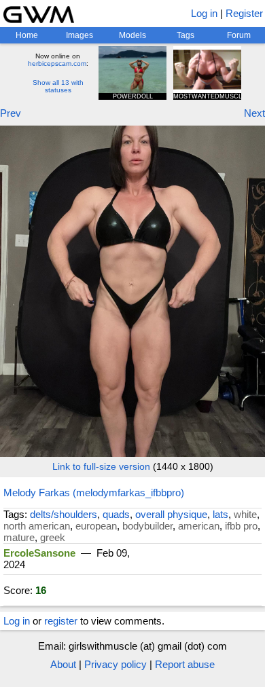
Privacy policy (115, 664)
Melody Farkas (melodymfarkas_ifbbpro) (93, 492)
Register (244, 13)
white (245, 514)
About (63, 664)
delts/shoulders (63, 514)
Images (79, 35)
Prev (10, 113)
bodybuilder (147, 526)
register (60, 621)
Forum (239, 35)
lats (220, 514)
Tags (185, 35)
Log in (204, 13)
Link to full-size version (101, 466)
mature (19, 537)
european (96, 526)
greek (52, 537)
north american (36, 526)
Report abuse (185, 664)
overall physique (171, 514)
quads (116, 514)
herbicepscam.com (57, 63)
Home (27, 35)
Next (254, 113)
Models (132, 35)
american (198, 526)
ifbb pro (241, 526)
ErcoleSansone (39, 553)
